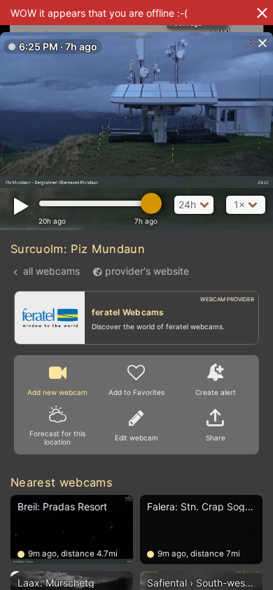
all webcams (51, 271)
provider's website (147, 271)
